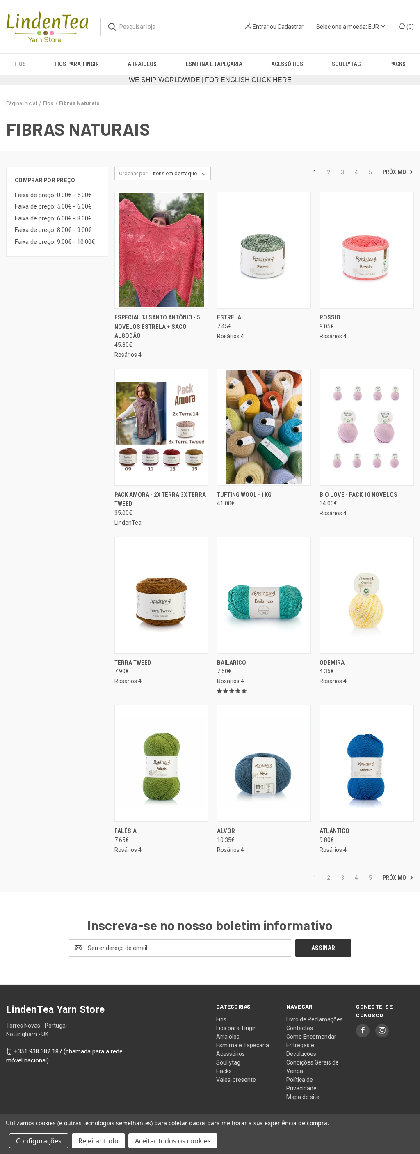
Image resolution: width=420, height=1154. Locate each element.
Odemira (332, 662)
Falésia (125, 831)
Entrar (261, 26)
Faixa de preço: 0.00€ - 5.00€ (53, 195)
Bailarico (231, 662)
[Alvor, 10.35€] (264, 763)
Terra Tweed (132, 662)
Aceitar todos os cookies (173, 1140)
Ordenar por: (133, 173)
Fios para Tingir (77, 64)
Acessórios (287, 64)
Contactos (299, 1028)
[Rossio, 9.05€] (366, 250)
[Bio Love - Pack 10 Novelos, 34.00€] (366, 427)
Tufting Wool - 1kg (244, 494)
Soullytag (346, 64)
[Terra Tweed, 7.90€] (161, 595)
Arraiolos (142, 64)
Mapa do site (303, 1097)
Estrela (229, 317)
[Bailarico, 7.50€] (264, 595)
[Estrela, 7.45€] (264, 250)
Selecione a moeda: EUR (348, 26)
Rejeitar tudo (98, 1140)
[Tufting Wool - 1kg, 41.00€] (264, 427)
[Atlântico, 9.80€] (366, 763)
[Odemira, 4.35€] (366, 595)
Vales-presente (236, 1079)
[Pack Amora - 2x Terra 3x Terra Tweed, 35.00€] (161, 427)
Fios (20, 64)
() (409, 26)
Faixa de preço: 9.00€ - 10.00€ (55, 241)
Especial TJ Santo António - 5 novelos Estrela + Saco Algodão (157, 327)
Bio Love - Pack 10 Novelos (358, 494)
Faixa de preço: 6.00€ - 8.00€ (53, 218)
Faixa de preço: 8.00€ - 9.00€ (53, 230)
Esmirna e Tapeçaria (214, 64)
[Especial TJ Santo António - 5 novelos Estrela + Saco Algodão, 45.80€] (161, 250)
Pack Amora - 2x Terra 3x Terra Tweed (160, 499)
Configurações (39, 1140)
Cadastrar (291, 26)
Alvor (226, 831)
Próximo (395, 172)
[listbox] (181, 173)
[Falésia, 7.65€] (161, 763)
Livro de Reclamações (314, 1019)
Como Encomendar (311, 1036)
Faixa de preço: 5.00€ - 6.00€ (53, 206)
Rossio (330, 317)
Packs (397, 64)
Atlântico (334, 831)
